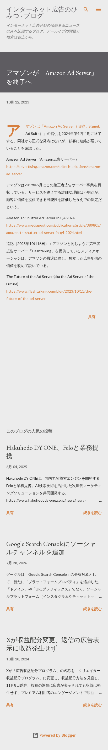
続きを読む (92, 512)
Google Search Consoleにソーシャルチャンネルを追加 (51, 548)
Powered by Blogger (57, 735)
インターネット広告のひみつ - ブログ (42, 12)
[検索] (86, 9)
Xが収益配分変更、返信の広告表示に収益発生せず (52, 644)
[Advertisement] (54, 375)
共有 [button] (91, 316)
